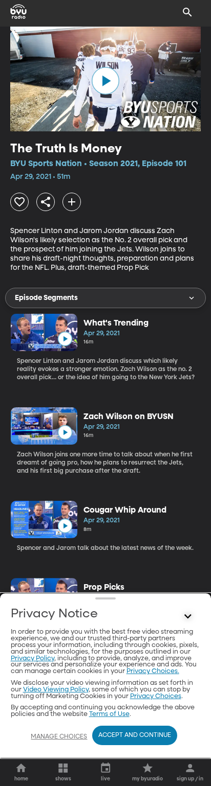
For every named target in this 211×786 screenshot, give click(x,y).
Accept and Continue (134, 735)
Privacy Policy (32, 658)
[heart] (19, 202)
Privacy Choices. (152, 671)
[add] (71, 202)
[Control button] (187, 616)
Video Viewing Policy (56, 689)
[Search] (187, 12)
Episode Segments (46, 298)
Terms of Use (109, 714)
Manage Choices (59, 737)
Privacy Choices (155, 696)
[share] (45, 202)
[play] (105, 81)
